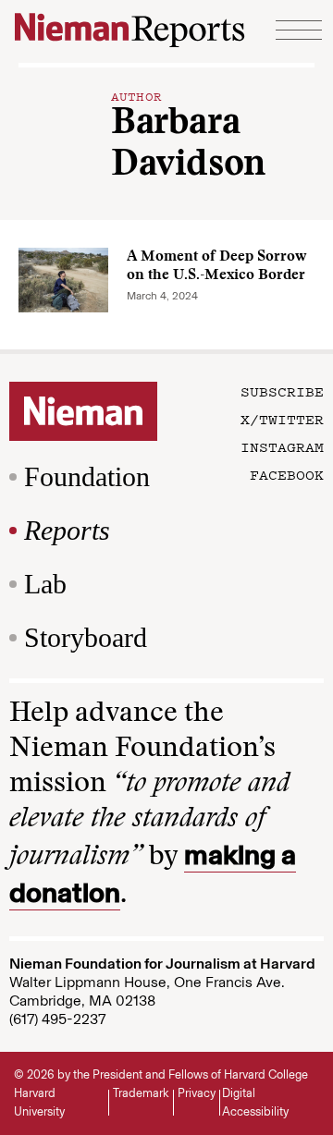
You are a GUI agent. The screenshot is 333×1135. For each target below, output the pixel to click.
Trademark (141, 1093)
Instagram (282, 446)
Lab (45, 583)
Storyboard (85, 637)
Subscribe (282, 391)
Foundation (87, 476)
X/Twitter (282, 419)
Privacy (197, 1093)
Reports (67, 530)
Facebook (287, 474)
